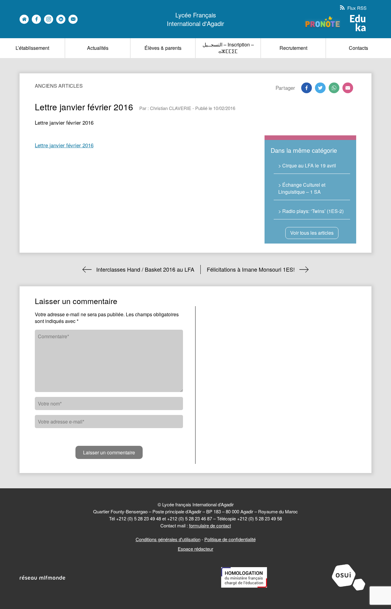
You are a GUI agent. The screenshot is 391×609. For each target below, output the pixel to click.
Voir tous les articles (312, 232)
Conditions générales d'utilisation (168, 539)
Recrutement (293, 47)
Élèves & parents (162, 47)
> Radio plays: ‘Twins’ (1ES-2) (311, 211)
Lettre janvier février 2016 (64, 145)
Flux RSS (356, 8)
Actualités (97, 47)
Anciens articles (59, 85)
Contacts (358, 47)
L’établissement (32, 47)
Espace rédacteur (195, 548)
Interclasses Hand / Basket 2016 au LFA (145, 269)
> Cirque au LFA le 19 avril (307, 165)
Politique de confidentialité (230, 539)
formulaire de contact (210, 525)
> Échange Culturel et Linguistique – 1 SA (301, 188)
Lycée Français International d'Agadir (195, 19)
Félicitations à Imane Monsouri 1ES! (251, 269)
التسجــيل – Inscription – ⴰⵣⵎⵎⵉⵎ (228, 48)
